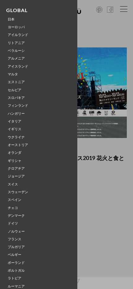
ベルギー (14, 254)
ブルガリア (16, 247)
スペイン (14, 200)
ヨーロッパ (16, 27)
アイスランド (18, 66)
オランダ (14, 152)
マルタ (13, 74)
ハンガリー (16, 113)
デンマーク (16, 215)
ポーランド (16, 263)
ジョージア (16, 176)
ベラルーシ (16, 50)
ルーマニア (16, 286)
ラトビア (14, 278)
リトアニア (16, 43)
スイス (13, 184)
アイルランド (18, 35)
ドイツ (13, 223)
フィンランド (18, 105)
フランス (14, 239)
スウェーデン (18, 192)
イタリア (14, 121)
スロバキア (16, 98)
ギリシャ (14, 160)
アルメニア (16, 58)
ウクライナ (16, 137)
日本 (11, 19)
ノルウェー (16, 231)
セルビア (14, 90)
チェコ (13, 208)
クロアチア (16, 168)
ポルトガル (16, 270)
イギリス (14, 129)
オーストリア (18, 145)
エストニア (16, 82)
